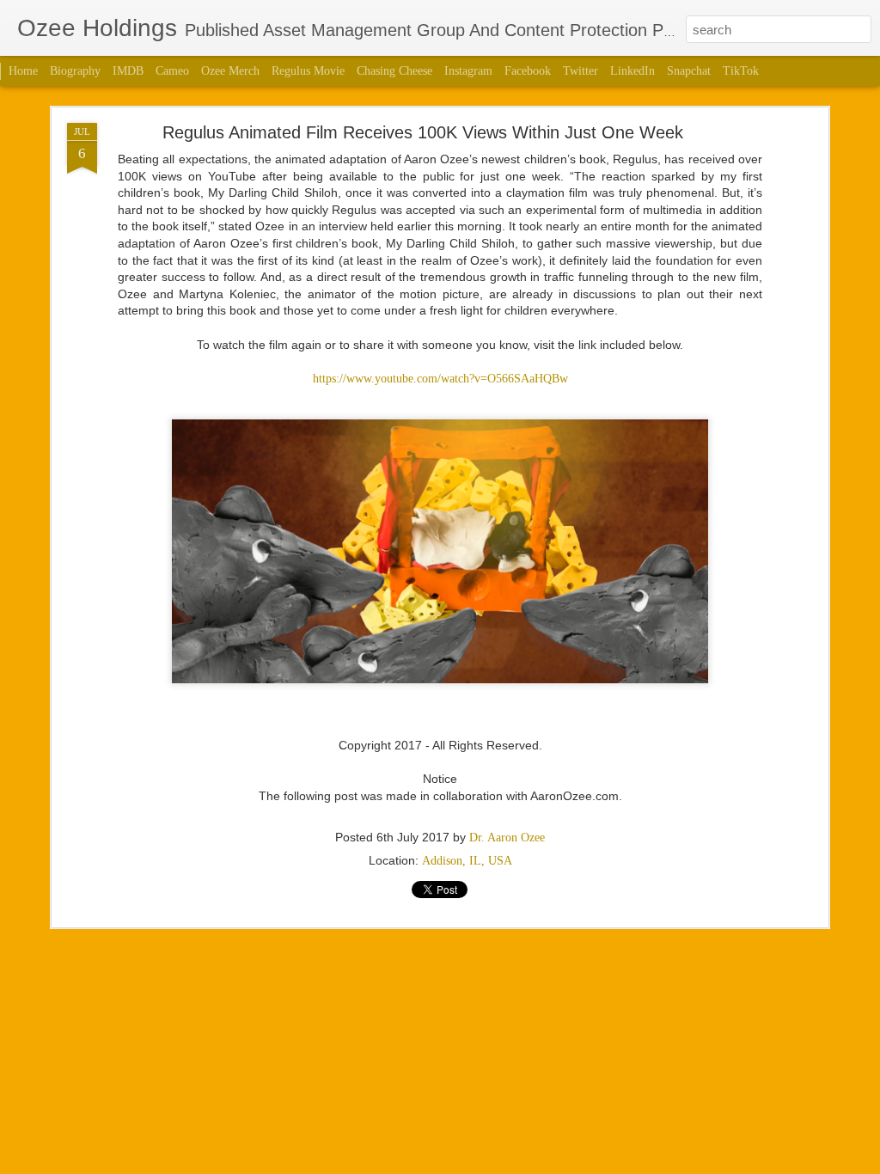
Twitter (580, 70)
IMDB (128, 70)
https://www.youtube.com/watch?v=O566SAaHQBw (440, 378)
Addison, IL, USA (467, 860)
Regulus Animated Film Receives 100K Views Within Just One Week (422, 132)
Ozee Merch (230, 70)
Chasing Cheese (394, 70)
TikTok (741, 70)
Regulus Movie (308, 70)
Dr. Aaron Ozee (507, 837)
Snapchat (689, 70)
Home (23, 70)
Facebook (527, 70)
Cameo (172, 70)
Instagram (468, 70)
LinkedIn (632, 70)
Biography (75, 70)
